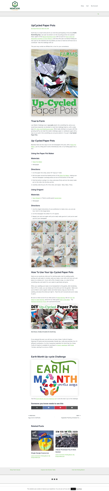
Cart (87, 6)
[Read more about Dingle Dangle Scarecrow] (42, 440)
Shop (82, 6)
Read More (79, 489)
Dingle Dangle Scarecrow (40, 453)
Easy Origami (36, 198)
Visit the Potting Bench (78, 470)
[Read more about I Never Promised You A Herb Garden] (66, 439)
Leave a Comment (35, 455)
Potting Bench (44, 455)
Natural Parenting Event (49, 36)
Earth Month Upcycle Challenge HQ (46, 398)
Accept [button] (73, 489)
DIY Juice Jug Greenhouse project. (44, 129)
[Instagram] (54, 479)
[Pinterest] (56, 479)
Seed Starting (61, 297)
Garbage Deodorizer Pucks (38, 301)
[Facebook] (52, 479)
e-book (59, 345)
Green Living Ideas (64, 299)
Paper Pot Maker (37, 162)
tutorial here (57, 198)
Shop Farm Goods (15, 470)
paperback (64, 345)
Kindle (72, 345)
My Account (94, 6)
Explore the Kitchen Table (48, 470)
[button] (98, 14)
